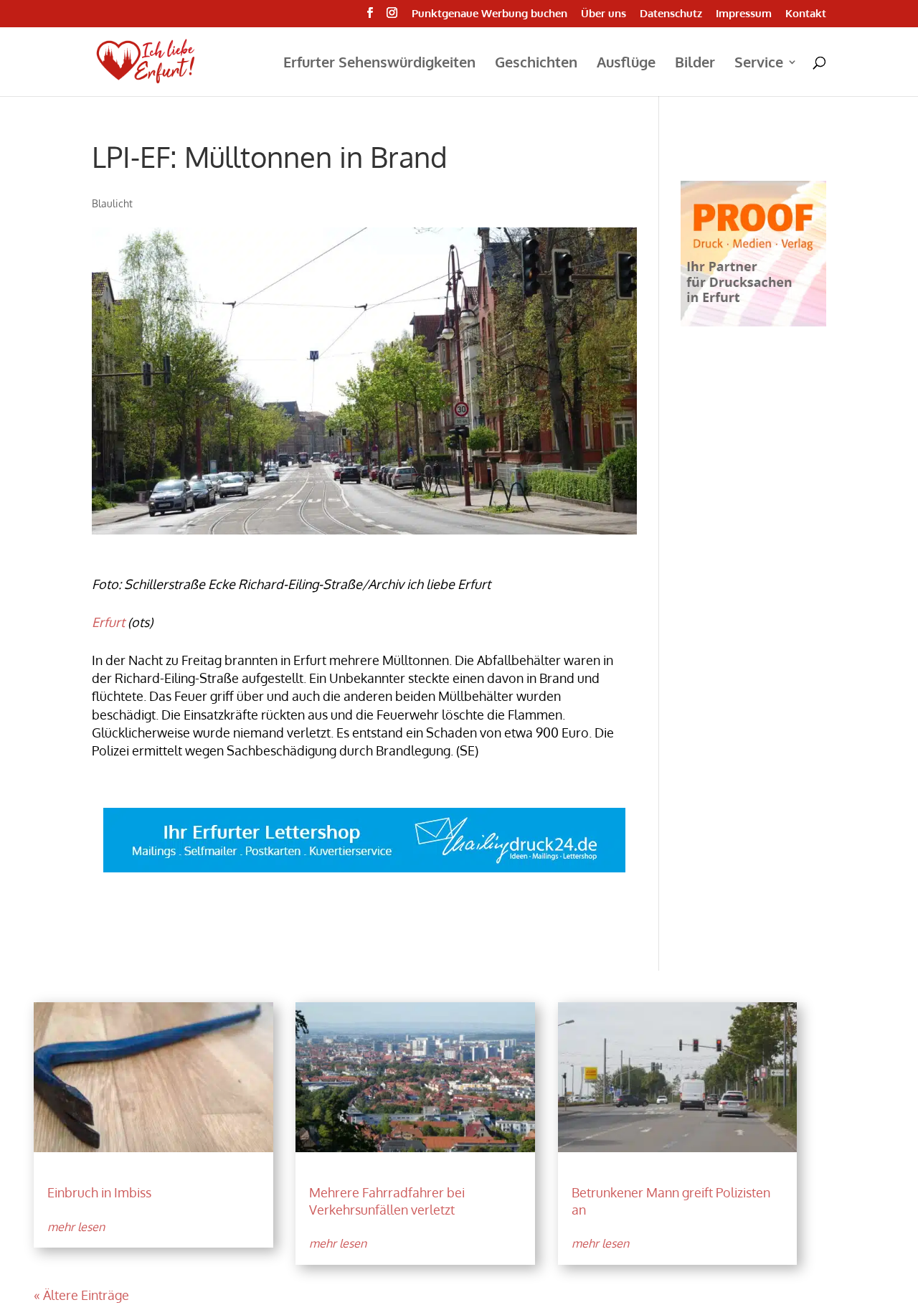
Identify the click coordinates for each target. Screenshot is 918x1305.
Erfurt (108, 622)
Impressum (744, 14)
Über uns (603, 14)
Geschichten (536, 64)
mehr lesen (76, 1227)
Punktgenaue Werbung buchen (489, 14)
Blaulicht (112, 203)
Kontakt (805, 14)
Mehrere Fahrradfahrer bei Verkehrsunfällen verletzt (387, 1200)
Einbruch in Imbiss (99, 1192)
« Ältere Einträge (81, 1295)
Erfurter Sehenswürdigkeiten (379, 64)
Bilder (695, 64)
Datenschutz (671, 14)
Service (758, 64)
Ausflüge (626, 64)
